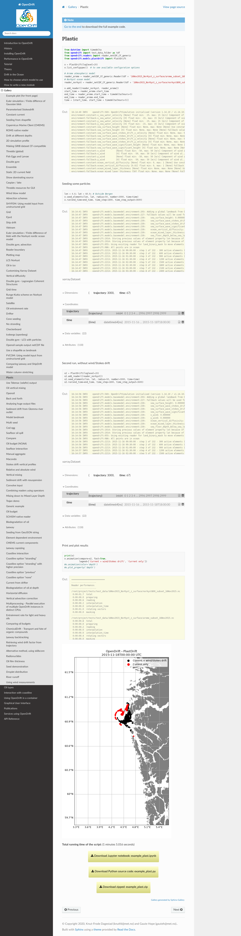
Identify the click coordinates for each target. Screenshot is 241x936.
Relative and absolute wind (20, 469)
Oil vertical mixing (16, 388)
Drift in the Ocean (14, 74)
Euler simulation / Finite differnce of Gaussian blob (25, 103)
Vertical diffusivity (15, 276)
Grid (8, 212)
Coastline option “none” (19, 577)
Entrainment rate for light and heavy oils (26, 617)
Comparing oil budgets (18, 623)
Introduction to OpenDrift (18, 43)
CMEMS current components (22, 543)
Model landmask (15, 417)
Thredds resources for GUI (20, 188)
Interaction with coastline (18, 692)
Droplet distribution (17, 672)
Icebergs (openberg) (17, 334)
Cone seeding (13, 319)
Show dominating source (19, 177)
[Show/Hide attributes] (179, 313)
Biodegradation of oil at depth (22, 588)
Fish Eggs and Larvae (17, 156)
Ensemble (11, 167)
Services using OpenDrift (17, 713)
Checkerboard (13, 329)
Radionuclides (13, 656)
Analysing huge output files (20, 403)
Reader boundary (15, 249)
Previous (72, 909)
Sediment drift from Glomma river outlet (24, 411)
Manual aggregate (15, 454)
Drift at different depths (19, 135)
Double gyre (12, 162)
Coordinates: (72, 304)
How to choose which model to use (23, 80)
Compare (11, 438)
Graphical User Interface (17, 703)
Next (176, 909)
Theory (8, 69)
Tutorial (8, 64)
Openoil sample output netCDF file (25, 345)
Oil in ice (11, 265)
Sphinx (79, 929)
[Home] (63, 6)
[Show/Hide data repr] (183, 313)
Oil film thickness (15, 661)
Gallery (7, 90)
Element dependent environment (24, 537)
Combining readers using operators (25, 490)
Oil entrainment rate (17, 308)
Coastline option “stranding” (21, 558)
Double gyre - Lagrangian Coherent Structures (25, 283)
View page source (174, 7)
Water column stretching (19, 372)
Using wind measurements (20, 682)
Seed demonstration (17, 666)
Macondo (11, 459)
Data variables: (75, 333)
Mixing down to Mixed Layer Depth (25, 496)
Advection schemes (16, 198)
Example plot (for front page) (22, 95)
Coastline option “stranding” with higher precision (24, 565)
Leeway (10, 527)
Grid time (11, 289)
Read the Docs (126, 929)
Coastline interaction (17, 553)
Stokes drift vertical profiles (21, 464)
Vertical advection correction (22, 598)
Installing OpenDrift (14, 53)
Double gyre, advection (18, 244)
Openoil (10, 393)
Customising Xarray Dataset (21, 270)
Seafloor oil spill (14, 433)
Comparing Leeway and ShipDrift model (24, 366)
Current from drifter (17, 582)
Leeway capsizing (15, 548)
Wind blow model (16, 193)
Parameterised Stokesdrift (20, 109)
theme (97, 929)
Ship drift (11, 222)
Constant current (15, 114)
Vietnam (10, 227)
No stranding (13, 324)
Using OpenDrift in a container (20, 698)
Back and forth (14, 398)
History (8, 48)
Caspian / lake (13, 182)
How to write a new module (19, 85)
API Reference (11, 719)
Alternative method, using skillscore (25, 651)
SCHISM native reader (18, 516)
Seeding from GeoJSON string (22, 532)
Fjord (9, 217)
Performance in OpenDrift (18, 59)
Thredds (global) (14, 151)
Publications (10, 708)
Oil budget (11, 511)
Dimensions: (71, 293)
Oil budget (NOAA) (16, 443)
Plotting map (13, 255)
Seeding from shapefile (18, 120)
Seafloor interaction (17, 448)
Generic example (15, 506)
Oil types (9, 687)
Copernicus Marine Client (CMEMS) (25, 125)
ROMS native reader (17, 130)
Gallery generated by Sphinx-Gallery (167, 900)
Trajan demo (12, 501)
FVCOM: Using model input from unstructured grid (24, 357)
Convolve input (14, 485)
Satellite (10, 303)
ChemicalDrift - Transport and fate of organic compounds (26, 630)
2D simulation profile (17, 140)
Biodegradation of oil (17, 522)
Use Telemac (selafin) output (21, 383)
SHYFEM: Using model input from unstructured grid (24, 205)
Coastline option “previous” (21, 572)
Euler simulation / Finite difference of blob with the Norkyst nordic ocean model (26, 236)
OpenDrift (28, 4)
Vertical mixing (14, 475)
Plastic (9, 377)
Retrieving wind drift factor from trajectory (23, 644)
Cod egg (10, 428)
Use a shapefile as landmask (21, 350)
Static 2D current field (18, 172)
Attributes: (74, 345)
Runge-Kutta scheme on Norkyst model (24, 296)
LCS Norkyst (13, 260)
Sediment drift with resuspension (24, 480)
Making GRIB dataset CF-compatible (26, 146)
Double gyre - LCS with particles (23, 339)
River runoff (12, 677)
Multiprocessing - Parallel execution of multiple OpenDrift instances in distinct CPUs (25, 606)
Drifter (9, 313)
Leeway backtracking (17, 637)
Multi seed (12, 422)
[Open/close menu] (2, 90)
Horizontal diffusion (17, 593)
